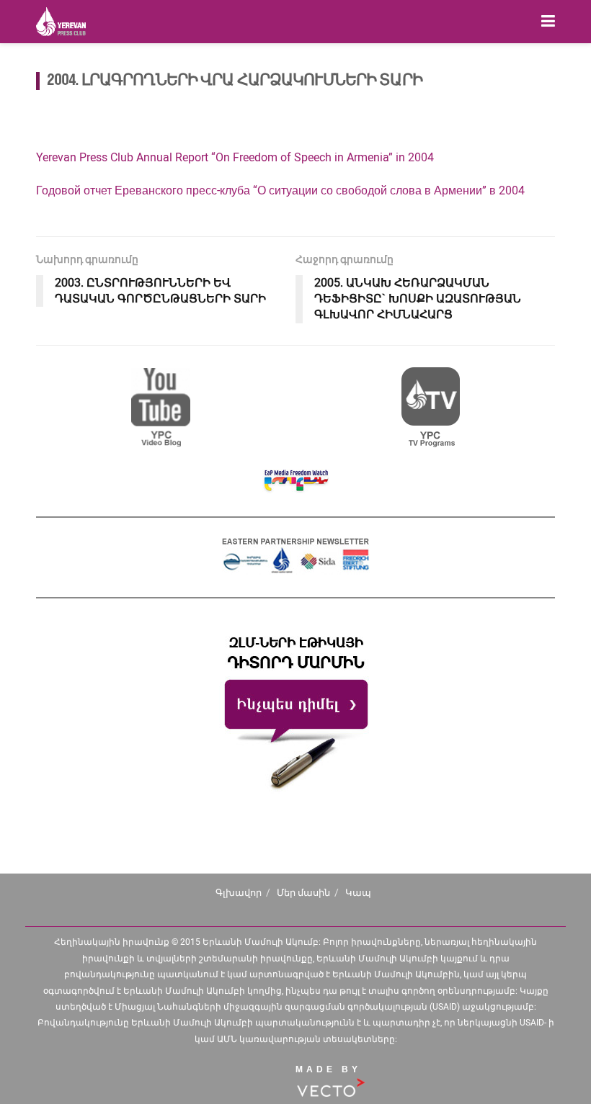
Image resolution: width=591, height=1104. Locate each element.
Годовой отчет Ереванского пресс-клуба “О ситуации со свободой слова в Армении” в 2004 (280, 190)
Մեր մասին (303, 892)
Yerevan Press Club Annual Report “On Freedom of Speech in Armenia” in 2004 (235, 157)
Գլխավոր (238, 892)
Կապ (358, 892)
